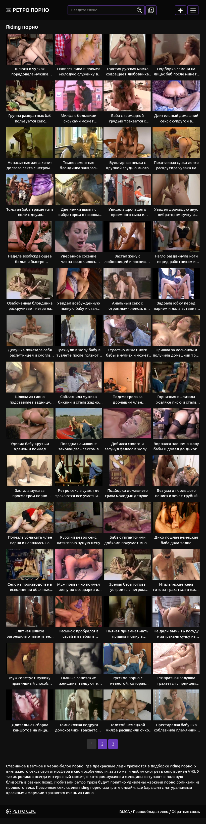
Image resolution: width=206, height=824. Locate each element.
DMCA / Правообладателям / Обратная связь (159, 811)
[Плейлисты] (151, 10)
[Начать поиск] (139, 10)
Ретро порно (31, 10)
